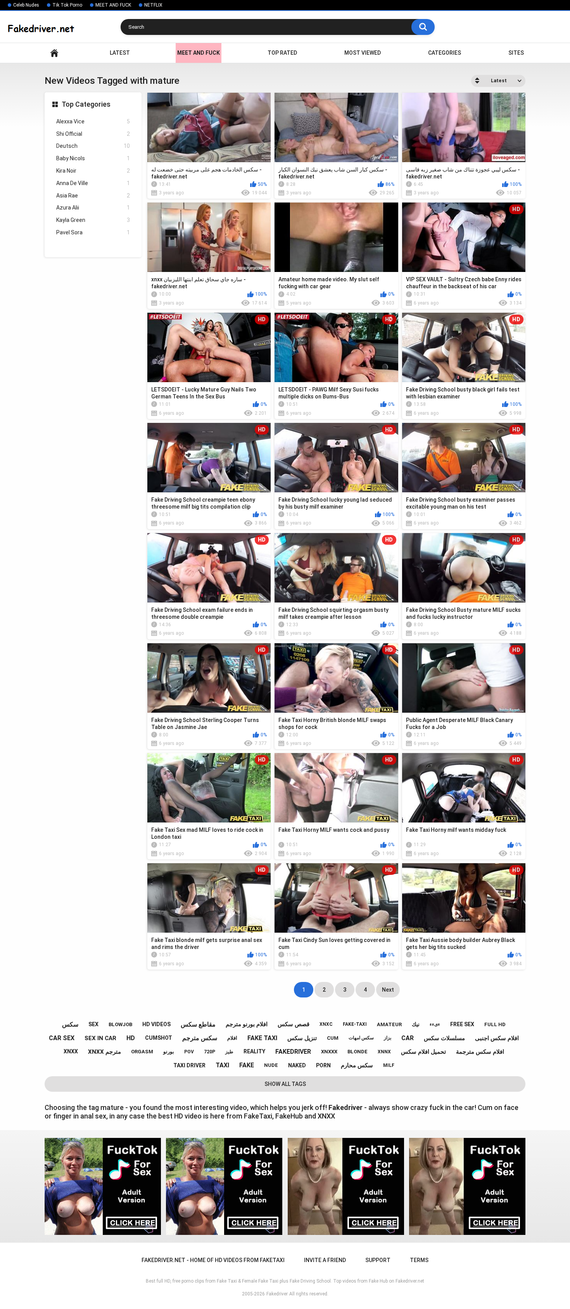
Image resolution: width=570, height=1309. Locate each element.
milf (388, 1065)
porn (323, 1065)
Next (388, 990)
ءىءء (435, 1024)
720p (209, 1051)
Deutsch (93, 146)
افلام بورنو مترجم (247, 1024)
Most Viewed (362, 53)
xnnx (384, 1051)
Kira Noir (93, 171)
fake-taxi (355, 1024)
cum (333, 1038)
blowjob (120, 1024)
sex (93, 1024)
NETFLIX (153, 5)
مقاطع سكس (198, 1024)
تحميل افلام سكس (423, 1051)
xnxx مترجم (104, 1051)
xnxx (71, 1051)
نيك (416, 1024)
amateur (389, 1024)
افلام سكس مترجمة (480, 1051)
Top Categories (86, 104)
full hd (495, 1024)
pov (189, 1051)
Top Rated (282, 53)
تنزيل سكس (302, 1038)
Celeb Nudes (26, 5)
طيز (229, 1051)
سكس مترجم (199, 1038)
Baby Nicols (93, 158)
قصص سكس (293, 1024)
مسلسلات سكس (444, 1038)
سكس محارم (357, 1065)
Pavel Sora (93, 232)
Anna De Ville (93, 183)
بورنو (168, 1051)
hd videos (156, 1024)
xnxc (326, 1024)
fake (246, 1065)
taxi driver (189, 1065)
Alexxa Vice (93, 121)
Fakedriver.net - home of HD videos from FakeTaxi (54, 53)
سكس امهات (361, 1038)
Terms (419, 1260)
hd (130, 1038)
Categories (444, 53)
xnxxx (329, 1051)
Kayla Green (93, 220)
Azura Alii (93, 207)
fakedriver (293, 1051)
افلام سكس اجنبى (497, 1038)
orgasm (142, 1051)
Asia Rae (93, 195)
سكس (70, 1024)
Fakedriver (277, 1294)
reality (254, 1051)
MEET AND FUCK (113, 5)
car (407, 1038)
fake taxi (262, 1038)
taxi (222, 1065)
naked (297, 1065)
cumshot (158, 1038)
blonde (357, 1051)
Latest (120, 53)
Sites (516, 53)
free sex (462, 1024)
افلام (232, 1038)
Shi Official (93, 134)
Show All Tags (285, 1084)
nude (271, 1065)
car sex (61, 1038)
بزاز (387, 1038)
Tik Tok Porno (67, 5)
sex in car (100, 1038)
